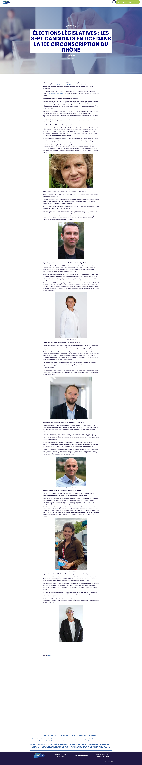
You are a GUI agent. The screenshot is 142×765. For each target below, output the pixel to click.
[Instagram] (111, 761)
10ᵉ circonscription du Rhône (64, 85)
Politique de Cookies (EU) (102, 756)
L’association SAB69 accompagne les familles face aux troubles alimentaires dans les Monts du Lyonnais (85, 710)
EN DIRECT (127, 2)
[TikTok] (109, 761)
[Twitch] (108, 761)
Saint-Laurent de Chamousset (55, 93)
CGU (108, 754)
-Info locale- (71, 26)
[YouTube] (105, 761)
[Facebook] (112, 761)
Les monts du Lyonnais (81, 755)
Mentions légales (100, 754)
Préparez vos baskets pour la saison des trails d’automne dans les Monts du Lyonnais (55, 709)
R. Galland (49, 655)
